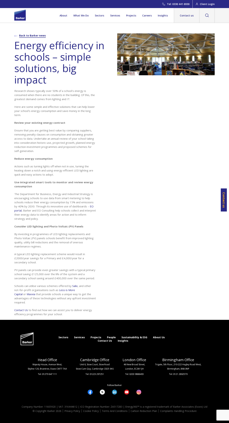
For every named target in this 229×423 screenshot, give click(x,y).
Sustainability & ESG (134, 337)
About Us (159, 337)
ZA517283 (116, 406)
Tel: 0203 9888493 (134, 374)
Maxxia (31, 294)
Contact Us (21, 310)
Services (115, 15)
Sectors (99, 15)
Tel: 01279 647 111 (47, 374)
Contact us (187, 15)
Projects (131, 15)
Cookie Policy (91, 411)
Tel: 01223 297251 (95, 374)
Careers (147, 15)
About (63, 15)
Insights (163, 15)
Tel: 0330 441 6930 (178, 4)
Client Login (207, 4)
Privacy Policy (72, 411)
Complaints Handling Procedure (178, 411)
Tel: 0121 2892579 (178, 374)
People (111, 337)
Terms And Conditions (115, 411)
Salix (75, 286)
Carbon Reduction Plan (144, 411)
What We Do (81, 15)
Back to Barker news (32, 35)
